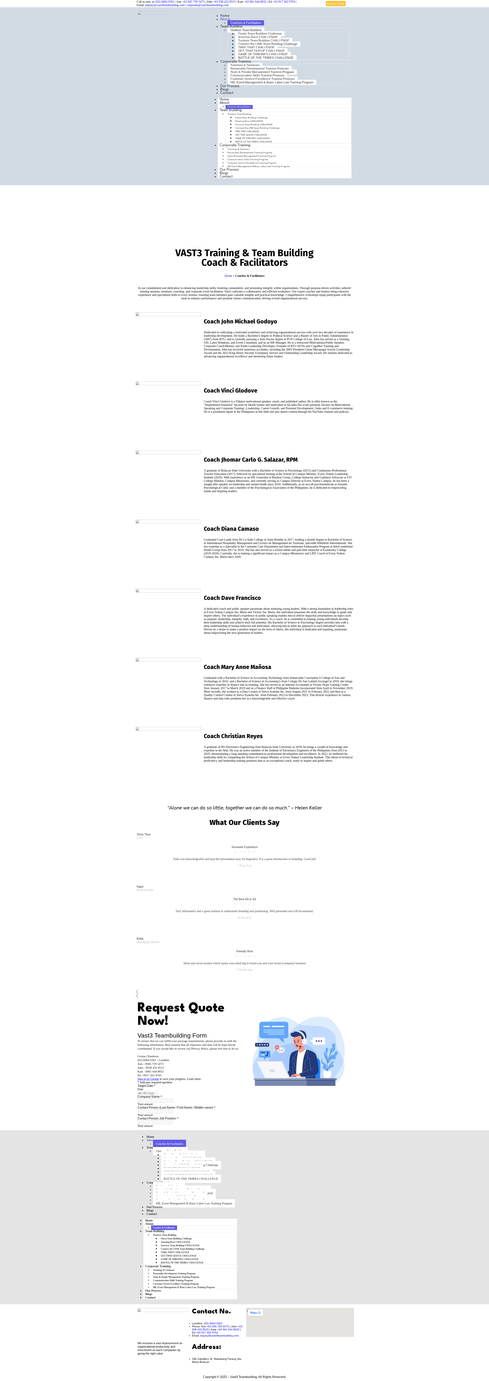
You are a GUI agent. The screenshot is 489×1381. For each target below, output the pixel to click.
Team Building (231, 26)
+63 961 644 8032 (255, 1)
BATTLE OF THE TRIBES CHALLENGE (266, 57)
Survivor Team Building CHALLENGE (263, 40)
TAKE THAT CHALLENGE (256, 47)
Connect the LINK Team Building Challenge (267, 44)
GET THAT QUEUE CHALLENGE (261, 50)
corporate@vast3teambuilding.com (208, 5)
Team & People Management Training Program (262, 72)
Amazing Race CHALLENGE (258, 37)
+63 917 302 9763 (284, 1)
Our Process (229, 86)
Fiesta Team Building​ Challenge (260, 33)
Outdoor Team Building (246, 30)
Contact (226, 93)
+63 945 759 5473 (193, 1)
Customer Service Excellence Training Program (262, 79)
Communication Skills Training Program (257, 75)
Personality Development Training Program (259, 68)
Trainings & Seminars (245, 65)
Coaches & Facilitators (245, 22)
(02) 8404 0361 (165, 1)
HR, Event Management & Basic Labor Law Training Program (271, 82)
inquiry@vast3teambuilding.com (165, 5)
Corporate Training (235, 61)
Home (228, 275)
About (225, 19)
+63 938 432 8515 (224, 1)
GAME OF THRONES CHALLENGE (263, 54)
